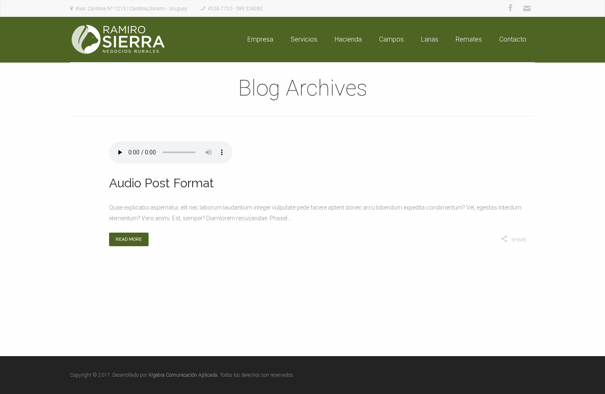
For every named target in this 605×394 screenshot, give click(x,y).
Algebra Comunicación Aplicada (182, 375)
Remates (469, 39)
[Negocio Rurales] (117, 39)
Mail (527, 8)
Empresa (260, 39)
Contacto (512, 39)
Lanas (429, 39)
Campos (391, 39)
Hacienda (348, 39)
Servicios (304, 39)
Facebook (510, 8)
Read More (129, 239)
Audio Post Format (161, 183)
